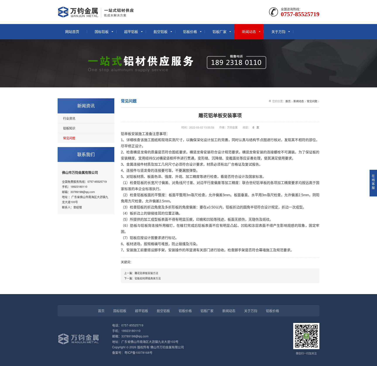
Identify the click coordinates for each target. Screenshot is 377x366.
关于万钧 (278, 31)
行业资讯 (69, 118)
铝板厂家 (219, 31)
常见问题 (69, 138)
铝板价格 (190, 31)
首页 (288, 101)
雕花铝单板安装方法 (146, 273)
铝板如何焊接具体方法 (148, 278)
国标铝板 (102, 31)
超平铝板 (131, 31)
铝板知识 (69, 128)
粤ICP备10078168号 (138, 352)
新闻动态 (249, 31)
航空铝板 (161, 31)
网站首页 (72, 31)
